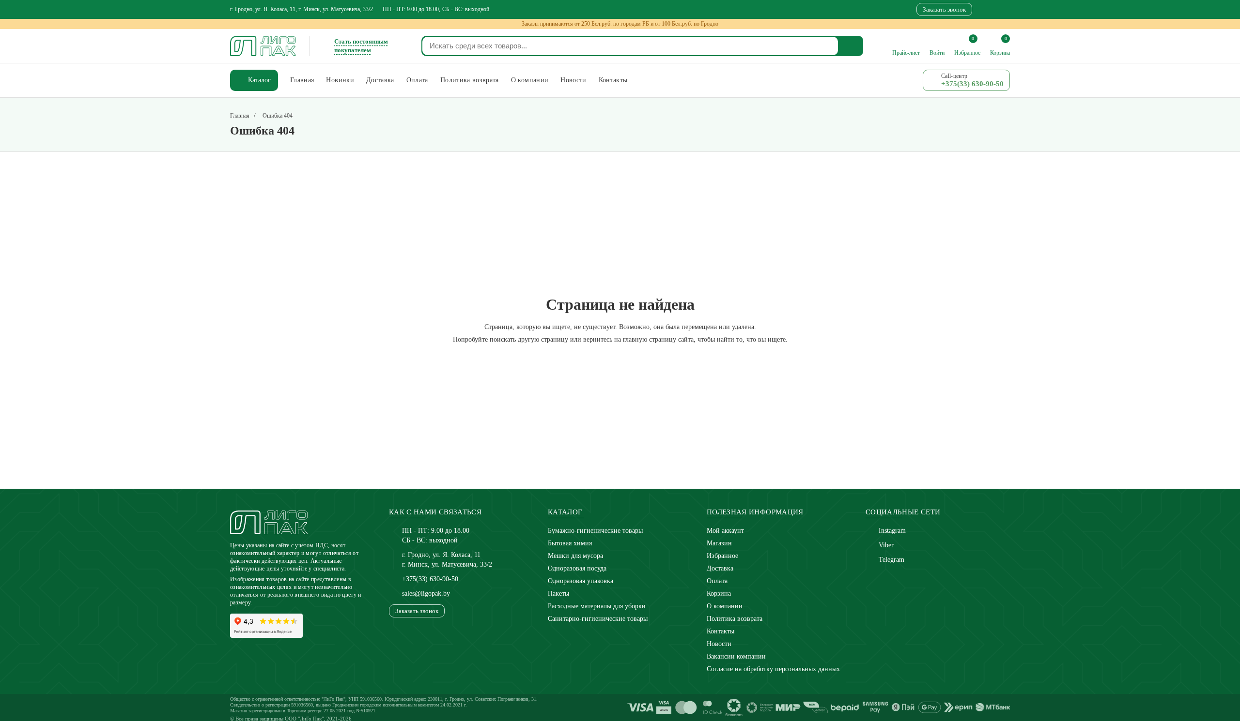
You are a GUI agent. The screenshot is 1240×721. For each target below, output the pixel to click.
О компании (725, 606)
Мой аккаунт (725, 530)
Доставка (720, 568)
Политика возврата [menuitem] (469, 80)
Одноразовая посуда (577, 568)
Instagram (892, 530)
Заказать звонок (944, 9)
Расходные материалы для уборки (597, 606)
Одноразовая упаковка (580, 581)
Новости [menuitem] (573, 80)
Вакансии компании (736, 656)
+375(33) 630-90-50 (430, 579)
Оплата (717, 581)
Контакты (720, 631)
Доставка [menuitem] (380, 80)
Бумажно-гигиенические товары (595, 530)
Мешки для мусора (575, 555)
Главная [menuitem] (302, 80)
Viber (886, 545)
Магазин (719, 543)
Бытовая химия (570, 543)
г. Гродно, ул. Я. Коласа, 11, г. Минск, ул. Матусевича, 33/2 (301, 9)
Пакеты (558, 593)
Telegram (891, 559)
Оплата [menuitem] (417, 80)
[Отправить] (851, 46)
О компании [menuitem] (530, 80)
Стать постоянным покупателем (361, 46)
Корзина (719, 593)
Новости (719, 643)
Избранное (722, 555)
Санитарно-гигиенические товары (598, 618)
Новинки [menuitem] (340, 80)
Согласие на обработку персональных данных (773, 669)
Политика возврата (734, 618)
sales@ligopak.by (426, 593)
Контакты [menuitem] (613, 80)
